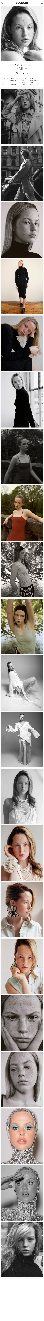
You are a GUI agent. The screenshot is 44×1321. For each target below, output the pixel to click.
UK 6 (31, 78)
